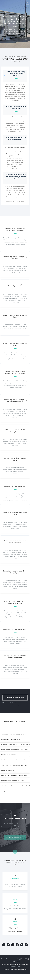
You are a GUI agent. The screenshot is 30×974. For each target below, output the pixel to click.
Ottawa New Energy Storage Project (10, 739)
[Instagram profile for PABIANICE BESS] (21, 944)
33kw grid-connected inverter (9, 791)
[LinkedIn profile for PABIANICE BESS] (3, 944)
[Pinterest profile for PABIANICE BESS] (26, 944)
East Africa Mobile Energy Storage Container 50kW (14, 749)
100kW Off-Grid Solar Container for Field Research (14, 765)
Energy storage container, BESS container (15, 286)
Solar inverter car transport (8, 755)
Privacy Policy (16, 959)
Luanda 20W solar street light (9, 770)
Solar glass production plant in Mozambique (12, 780)
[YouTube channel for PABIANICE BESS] (17, 944)
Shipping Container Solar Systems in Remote (15, 459)
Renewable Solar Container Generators (15, 486)
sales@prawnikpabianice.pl (15, 931)
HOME (4, 29)
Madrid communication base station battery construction (15, 542)
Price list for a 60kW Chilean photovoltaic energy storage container (15, 744)
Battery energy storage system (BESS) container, (15, 258)
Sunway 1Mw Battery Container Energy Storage (15, 513)
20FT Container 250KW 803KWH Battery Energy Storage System (15, 372)
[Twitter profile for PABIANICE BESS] (8, 944)
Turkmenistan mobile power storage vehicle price (14, 734)
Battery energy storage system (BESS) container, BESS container (15, 401)
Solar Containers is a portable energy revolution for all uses (15, 602)
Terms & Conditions (6, 959)
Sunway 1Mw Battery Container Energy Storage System (15, 572)
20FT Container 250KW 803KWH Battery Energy (15, 431)
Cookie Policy (24, 959)
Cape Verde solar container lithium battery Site (13, 760)
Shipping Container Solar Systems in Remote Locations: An (15, 657)
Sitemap (12, 961)
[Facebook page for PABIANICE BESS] (12, 944)
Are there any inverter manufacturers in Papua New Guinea (15, 786)
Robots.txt (17, 961)
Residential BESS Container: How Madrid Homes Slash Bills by (15, 229)
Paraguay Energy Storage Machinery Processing (14, 775)
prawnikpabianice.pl (15, 966)
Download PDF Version (15, 697)
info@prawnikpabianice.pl (15, 928)
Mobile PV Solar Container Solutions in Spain (15, 316)
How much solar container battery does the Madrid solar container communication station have (16, 31)
